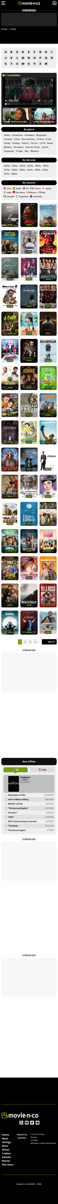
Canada (10, 196)
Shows (5, 1149)
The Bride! (13, 826)
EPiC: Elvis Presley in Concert (22, 821)
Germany (20, 192)
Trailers (6, 1153)
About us (22, 1134)
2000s (30, 165)
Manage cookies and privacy (43, 1143)
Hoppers (25, 777)
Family (7, 143)
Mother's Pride (15, 804)
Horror (34, 143)
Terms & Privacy (38, 1134)
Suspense (9, 151)
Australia (37, 196)
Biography (41, 135)
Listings (6, 1142)
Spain (18, 188)
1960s (14, 169)
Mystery (8, 147)
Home (4, 29)
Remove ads (30, 10)
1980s (46, 165)
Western (34, 151)
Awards (6, 1157)
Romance (18, 147)
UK (27, 188)
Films (13, 29)
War (27, 151)
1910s (6, 173)
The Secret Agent (16, 830)
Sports (45, 147)
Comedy (8, 139)
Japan (48, 188)
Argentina (23, 196)
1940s (30, 169)
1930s (37, 169)
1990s (38, 165)
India (8, 192)
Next (50, 641)
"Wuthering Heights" (18, 808)
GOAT (11, 817)
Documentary (28, 139)
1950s (22, 169)
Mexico (33, 192)
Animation (29, 135)
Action (7, 135)
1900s (14, 173)
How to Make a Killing (18, 799)
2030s (7, 165)
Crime (17, 139)
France (37, 188)
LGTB (42, 143)
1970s (7, 169)
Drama (40, 139)
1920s (45, 169)
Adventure (17, 135)
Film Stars (8, 1164)
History (25, 143)
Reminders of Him (17, 795)
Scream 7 (13, 812)
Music (50, 143)
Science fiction (32, 147)
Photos (6, 1161)
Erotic (48, 139)
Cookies (34, 1140)
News (5, 1138)
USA (8, 188)
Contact (21, 1138)
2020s (15, 165)
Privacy (34, 1137)
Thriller (19, 151)
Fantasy (16, 143)
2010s (22, 165)
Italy (43, 192)
